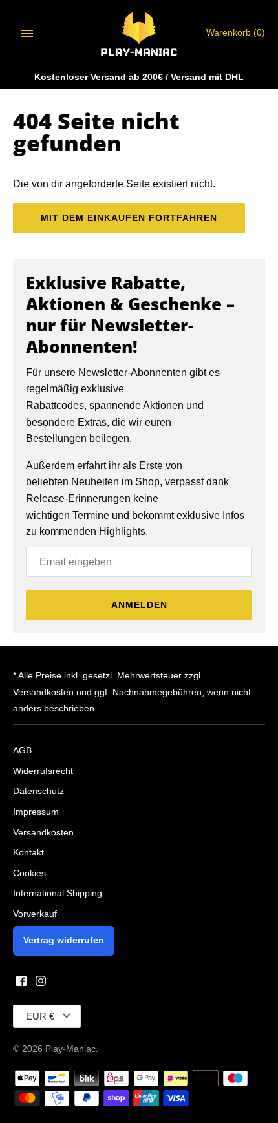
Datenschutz (38, 791)
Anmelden (139, 605)
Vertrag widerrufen (63, 940)
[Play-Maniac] (139, 33)
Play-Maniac (70, 1049)
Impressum (36, 812)
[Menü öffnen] (27, 33)
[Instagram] (41, 983)
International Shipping (57, 893)
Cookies (29, 873)
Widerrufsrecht (43, 771)
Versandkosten (43, 832)
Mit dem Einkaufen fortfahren (129, 218)
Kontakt (28, 852)
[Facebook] (21, 983)
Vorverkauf (35, 914)
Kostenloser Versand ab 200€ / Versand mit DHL (139, 77)
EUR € (40, 1016)
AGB (22, 750)
